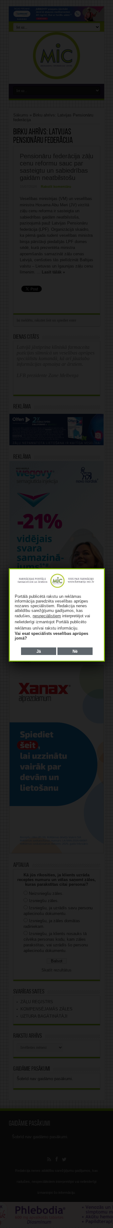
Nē (75, 651)
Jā (38, 651)
